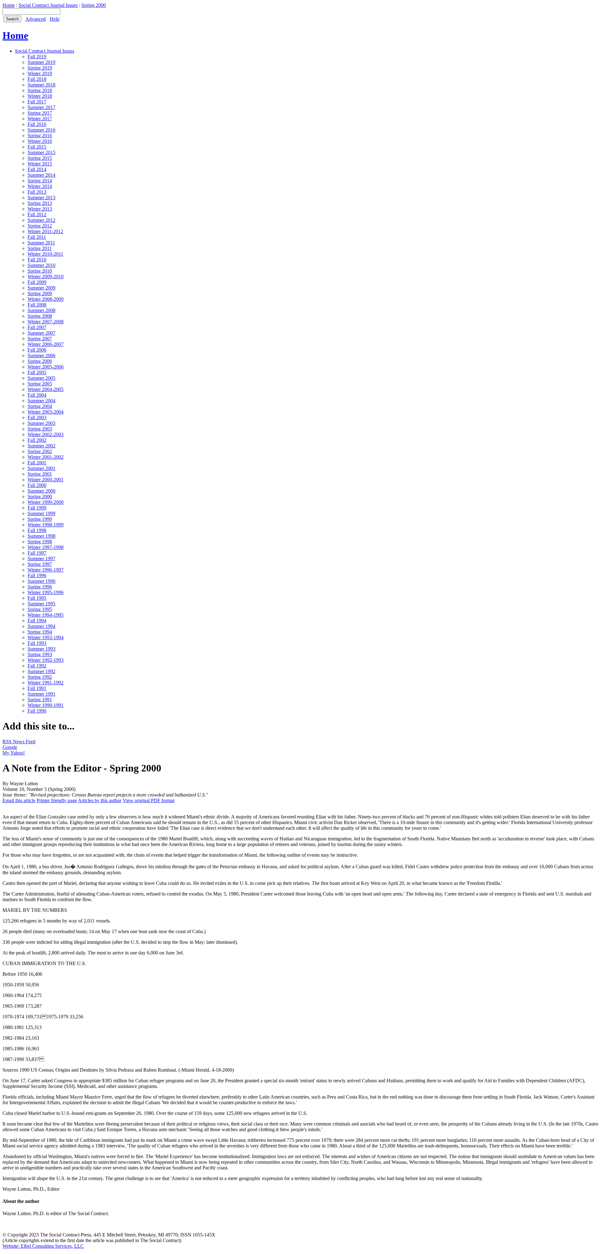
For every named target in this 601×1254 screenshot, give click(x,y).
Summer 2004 (41, 400)
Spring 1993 (40, 654)
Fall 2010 (37, 259)
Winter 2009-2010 (46, 276)
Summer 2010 (41, 265)
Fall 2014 (37, 169)
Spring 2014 (40, 180)
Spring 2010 (40, 271)
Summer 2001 (41, 468)
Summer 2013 (41, 197)
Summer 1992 (41, 671)
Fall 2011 (37, 237)
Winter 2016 (40, 141)
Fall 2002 (37, 440)
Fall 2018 (37, 79)
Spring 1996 (40, 586)
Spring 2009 (40, 293)
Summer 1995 (41, 603)
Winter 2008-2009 (46, 299)
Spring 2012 (40, 225)
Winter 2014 (40, 186)
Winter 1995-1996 (46, 592)
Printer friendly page (57, 800)
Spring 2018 (40, 90)
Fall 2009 (37, 282)
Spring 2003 (40, 428)
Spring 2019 (40, 68)
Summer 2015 (41, 152)
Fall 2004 (37, 395)
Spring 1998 (40, 541)
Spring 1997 (40, 564)
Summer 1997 (41, 558)
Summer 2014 (41, 175)
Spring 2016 (40, 135)
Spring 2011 (40, 248)
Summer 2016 (41, 130)
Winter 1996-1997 (46, 569)
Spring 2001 (40, 474)
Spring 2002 (40, 451)
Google (10, 747)
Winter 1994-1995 (46, 615)
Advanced (35, 19)
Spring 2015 (40, 158)
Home (9, 5)
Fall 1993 (37, 643)
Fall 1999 (37, 507)
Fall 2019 (37, 56)
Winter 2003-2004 (46, 412)
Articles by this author (99, 800)
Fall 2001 (37, 462)
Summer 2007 (41, 333)
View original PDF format (148, 800)
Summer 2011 (41, 242)
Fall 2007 (37, 327)
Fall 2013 (37, 192)
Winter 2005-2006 (46, 366)
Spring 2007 (40, 338)
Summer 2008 (41, 310)
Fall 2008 (37, 304)
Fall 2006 (37, 350)
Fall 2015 (37, 146)
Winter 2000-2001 (46, 479)
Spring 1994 (40, 632)
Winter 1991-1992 (46, 682)
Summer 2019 (41, 62)
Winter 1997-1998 (46, 547)
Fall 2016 (37, 124)
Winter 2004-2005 (46, 389)
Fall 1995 (37, 598)
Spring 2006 (40, 361)
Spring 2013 (40, 203)
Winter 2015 (40, 163)
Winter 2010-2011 (45, 254)
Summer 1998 (41, 536)
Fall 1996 (37, 575)
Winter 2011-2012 (45, 231)
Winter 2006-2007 (46, 344)
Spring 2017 (40, 113)
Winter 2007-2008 (46, 321)
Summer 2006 (41, 355)
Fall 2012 (37, 214)
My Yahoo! (14, 752)
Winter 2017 (40, 118)
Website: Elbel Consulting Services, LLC (43, 1246)
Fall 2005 (37, 372)
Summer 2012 (41, 220)
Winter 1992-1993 (46, 660)
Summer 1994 (41, 626)
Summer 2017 (41, 107)
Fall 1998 (37, 530)
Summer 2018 (41, 84)
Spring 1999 (40, 519)
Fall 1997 (37, 553)
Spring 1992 (40, 677)
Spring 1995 (40, 609)
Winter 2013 (40, 209)
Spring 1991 (40, 699)
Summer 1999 (41, 513)
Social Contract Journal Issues (48, 5)
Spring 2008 (40, 316)
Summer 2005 (41, 378)
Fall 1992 (37, 665)
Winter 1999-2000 (46, 502)
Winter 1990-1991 (46, 705)
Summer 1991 (41, 694)
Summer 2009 (41, 287)
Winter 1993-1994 (46, 637)
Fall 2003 (37, 417)
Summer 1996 (41, 581)
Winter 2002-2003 (46, 434)
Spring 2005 (40, 383)
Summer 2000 (41, 491)
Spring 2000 (93, 5)
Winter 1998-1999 (46, 524)
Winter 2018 (40, 96)
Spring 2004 (40, 406)
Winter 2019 (40, 73)
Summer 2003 (41, 423)
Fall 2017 (37, 101)
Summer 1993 (41, 648)
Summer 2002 (41, 445)
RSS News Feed (19, 741)
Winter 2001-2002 (46, 457)
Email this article (19, 800)
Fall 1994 (37, 620)
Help (54, 19)
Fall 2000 (37, 485)
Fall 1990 (37, 710)
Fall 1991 (37, 688)
